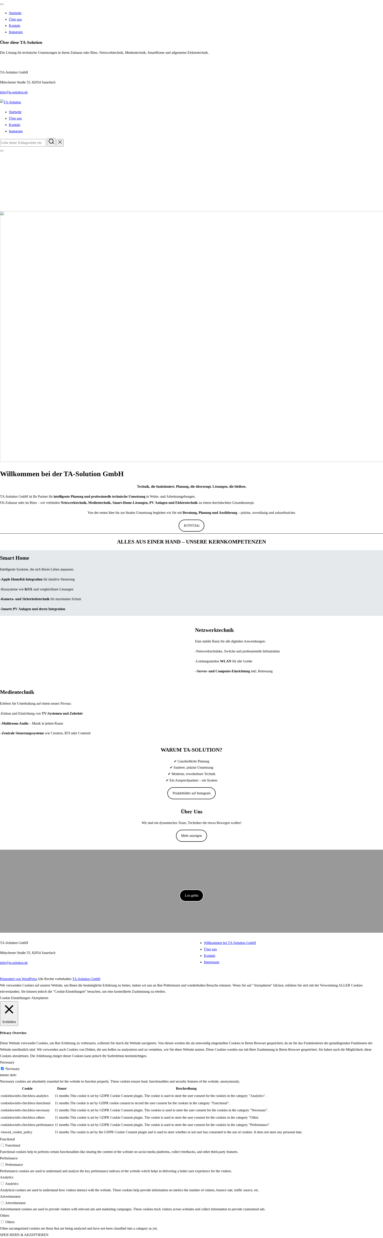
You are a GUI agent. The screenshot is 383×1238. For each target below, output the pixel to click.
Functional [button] (7, 1139)
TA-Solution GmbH (86, 979)
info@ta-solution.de (14, 92)
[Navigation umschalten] (2, 4)
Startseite (15, 13)
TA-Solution (44, 176)
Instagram (16, 32)
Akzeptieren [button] (39, 998)
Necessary (12, 1069)
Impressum (211, 962)
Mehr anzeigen (191, 836)
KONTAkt (191, 525)
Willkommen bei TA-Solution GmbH (230, 943)
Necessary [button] (7, 1062)
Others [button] (4, 1215)
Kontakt (14, 25)
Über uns (15, 19)
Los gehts (191, 895)
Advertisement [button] (10, 1196)
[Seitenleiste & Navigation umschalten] (2, 150)
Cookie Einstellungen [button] (15, 998)
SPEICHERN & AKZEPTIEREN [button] (24, 1235)
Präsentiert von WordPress (18, 979)
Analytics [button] (6, 1177)
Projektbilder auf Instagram (192, 793)
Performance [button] (9, 1158)
